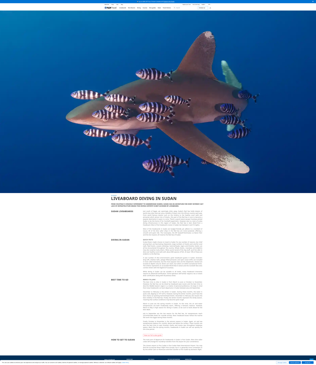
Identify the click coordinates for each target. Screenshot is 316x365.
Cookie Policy (125, 362)
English (203, 4)
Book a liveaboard (110, 359)
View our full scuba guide (153, 335)
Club (117, 4)
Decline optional (294, 362)
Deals (159, 8)
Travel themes (167, 8)
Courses (145, 8)
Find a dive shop (196, 4)
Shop (113, 4)
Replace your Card (187, 4)
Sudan (114, 195)
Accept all (307, 362)
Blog (122, 4)
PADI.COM (107, 4)
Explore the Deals (169, 1)
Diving (139, 8)
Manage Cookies (282, 362)
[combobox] (185, 7)
